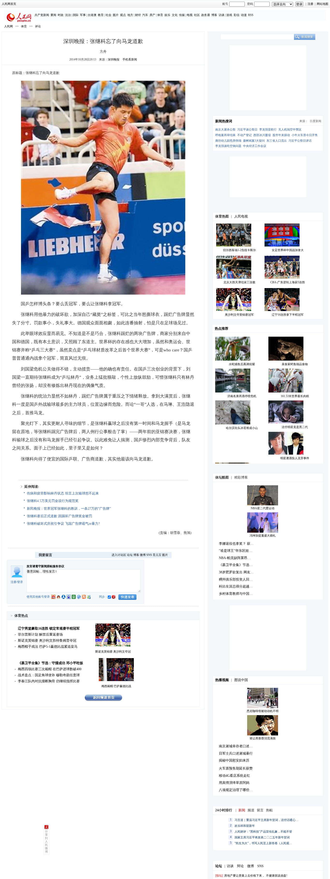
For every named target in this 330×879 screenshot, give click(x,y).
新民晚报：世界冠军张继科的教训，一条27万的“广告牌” (69, 508)
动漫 (244, 15)
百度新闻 (315, 121)
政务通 (205, 15)
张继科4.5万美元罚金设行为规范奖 (53, 501)
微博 (143, 555)
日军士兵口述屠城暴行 (236, 753)
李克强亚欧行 (268, 129)
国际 (76, 15)
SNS (149, 555)
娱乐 (167, 15)
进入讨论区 (119, 555)
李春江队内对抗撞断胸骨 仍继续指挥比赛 (49, 681)
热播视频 (222, 680)
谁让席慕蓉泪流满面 (263, 738)
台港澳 (92, 15)
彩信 (236, 15)
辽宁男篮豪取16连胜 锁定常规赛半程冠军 (49, 628)
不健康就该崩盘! (276, 875)
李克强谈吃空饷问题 (228, 146)
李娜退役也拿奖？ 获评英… (239, 543)
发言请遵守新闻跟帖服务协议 (45, 566)
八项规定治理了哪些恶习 (237, 790)
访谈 (221, 15)
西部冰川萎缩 (262, 135)
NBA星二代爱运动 (262, 508)
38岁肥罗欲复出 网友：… (238, 572)
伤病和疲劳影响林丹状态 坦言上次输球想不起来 (63, 493)
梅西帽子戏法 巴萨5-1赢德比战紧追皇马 (48, 646)
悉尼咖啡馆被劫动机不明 (263, 711)
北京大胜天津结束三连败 (239, 282)
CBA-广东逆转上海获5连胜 (287, 282)
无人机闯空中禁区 (289, 129)
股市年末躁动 (281, 135)
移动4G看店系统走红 (234, 775)
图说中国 (241, 680)
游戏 (229, 15)
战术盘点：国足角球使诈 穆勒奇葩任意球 (49, 675)
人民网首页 (9, 4)
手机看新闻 (129, 59)
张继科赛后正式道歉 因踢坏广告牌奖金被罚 (59, 516)
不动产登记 (244, 135)
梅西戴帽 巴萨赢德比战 (116, 686)
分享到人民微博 (46, 841)
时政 (61, 15)
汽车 (145, 15)
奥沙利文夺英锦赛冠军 (239, 314)
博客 (214, 15)
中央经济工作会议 (254, 146)
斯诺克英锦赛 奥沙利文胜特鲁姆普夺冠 (47, 640)
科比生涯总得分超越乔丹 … (239, 586)
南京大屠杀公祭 (225, 129)
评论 (38, 26)
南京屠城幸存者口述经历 (237, 746)
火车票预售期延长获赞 (236, 768)
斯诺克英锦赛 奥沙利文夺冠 (113, 651)
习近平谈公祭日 (247, 129)
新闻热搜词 (223, 121)
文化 (175, 15)
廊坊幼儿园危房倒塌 (228, 140)
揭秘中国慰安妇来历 (234, 760)
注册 (310, 4)
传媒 (182, 15)
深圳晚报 (113, 59)
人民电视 (241, 216)
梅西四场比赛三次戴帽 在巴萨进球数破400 (49, 669)
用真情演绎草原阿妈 (234, 783)
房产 (152, 15)
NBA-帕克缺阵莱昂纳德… (238, 558)
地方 (130, 15)
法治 (68, 15)
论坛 (130, 555)
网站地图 (322, 4)
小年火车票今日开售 (305, 135)
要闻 (53, 15)
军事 (83, 15)
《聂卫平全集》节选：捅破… (241, 565)
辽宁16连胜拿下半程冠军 (288, 314)
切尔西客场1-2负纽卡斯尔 (239, 250)
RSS (250, 15)
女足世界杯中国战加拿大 (288, 250)
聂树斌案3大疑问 (254, 140)
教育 (101, 15)
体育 (160, 15)
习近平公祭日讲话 (300, 140)
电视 (190, 15)
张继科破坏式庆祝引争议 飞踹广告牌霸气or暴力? (63, 523)
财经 (138, 15)
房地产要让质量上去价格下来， (244, 875)
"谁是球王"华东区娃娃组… (239, 550)
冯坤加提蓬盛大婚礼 (263, 535)
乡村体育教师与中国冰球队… (241, 594)
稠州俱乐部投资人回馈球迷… (241, 579)
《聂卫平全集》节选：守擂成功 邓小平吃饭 (50, 663)
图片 (116, 15)
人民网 (8, 26)
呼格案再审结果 (225, 135)
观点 (123, 15)
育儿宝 (157, 555)
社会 (108, 15)
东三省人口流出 (276, 140)
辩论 (240, 866)
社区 (197, 15)
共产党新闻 (42, 15)
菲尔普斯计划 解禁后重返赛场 (40, 634)
